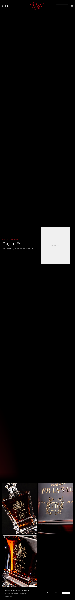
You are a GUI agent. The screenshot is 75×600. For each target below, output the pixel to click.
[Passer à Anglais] (52, 6)
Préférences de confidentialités (53, 592)
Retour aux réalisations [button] (11, 239)
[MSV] (37, 6)
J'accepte (66, 592)
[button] (3, 6)
